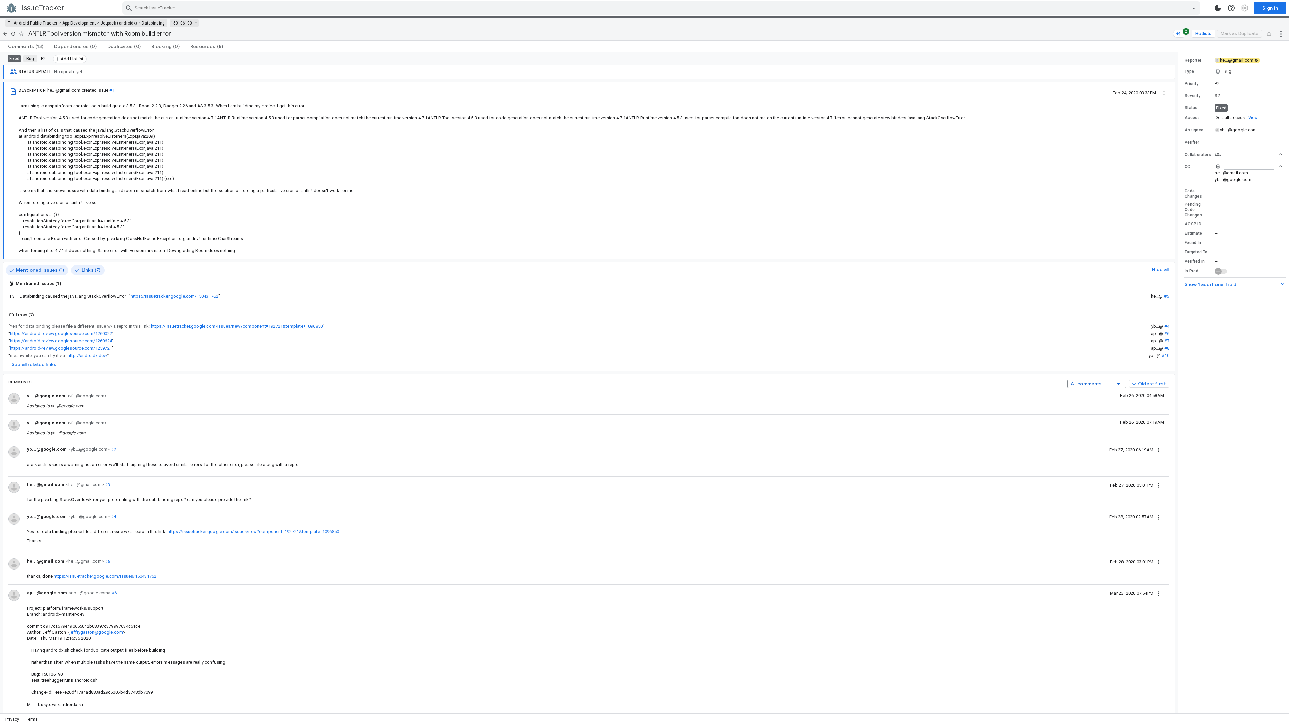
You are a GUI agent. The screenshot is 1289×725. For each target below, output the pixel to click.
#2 (113, 449)
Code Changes (1193, 194)
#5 (1166, 296)
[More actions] (1281, 33)
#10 (1165, 355)
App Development (79, 23)
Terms (32, 719)
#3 (107, 484)
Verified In (1195, 261)
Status (1191, 107)
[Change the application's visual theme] (1218, 8)
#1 (111, 90)
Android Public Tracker (36, 23)
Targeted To (1196, 252)
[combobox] (662, 8)
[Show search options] (1194, 8)
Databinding (153, 23)
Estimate (1193, 233)
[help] (1231, 8)
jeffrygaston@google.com (96, 632)
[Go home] (5, 34)
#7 (1166, 340)
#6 (1166, 333)
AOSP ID (1193, 224)
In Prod (1191, 271)
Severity (1192, 95)
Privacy (12, 719)
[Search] (129, 8)
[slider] (1179, 382)
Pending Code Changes (1193, 210)
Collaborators (1198, 154)
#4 (1166, 326)
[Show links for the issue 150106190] (196, 23)
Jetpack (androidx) (119, 23)
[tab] (26, 46)
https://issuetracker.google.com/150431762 (175, 296)
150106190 (181, 23)
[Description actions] (1164, 92)
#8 (1166, 348)
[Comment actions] (1158, 449)
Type (1189, 71)
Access (1192, 117)
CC (1187, 166)
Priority (1191, 83)
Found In (1193, 242)
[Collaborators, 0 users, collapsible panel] (1249, 154)
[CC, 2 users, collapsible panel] (1249, 166)
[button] (1234, 71)
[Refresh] (13, 34)
